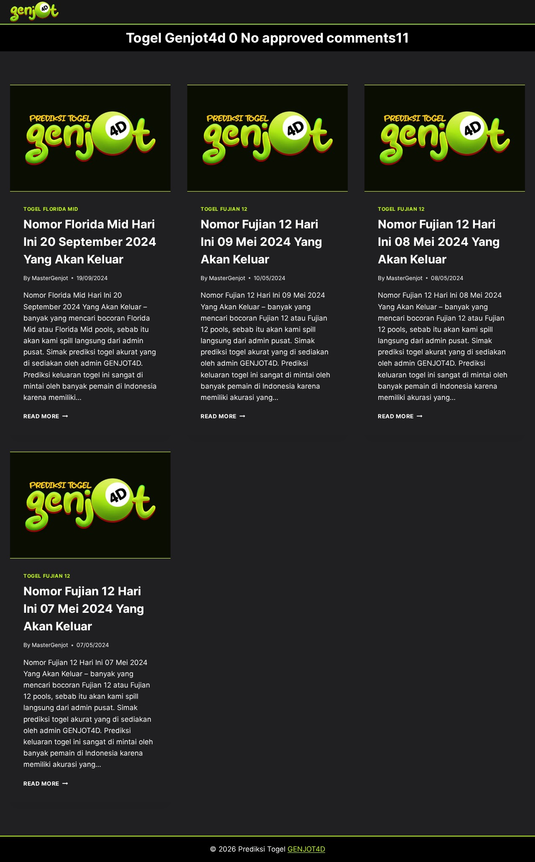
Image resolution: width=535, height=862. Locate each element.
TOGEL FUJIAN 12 (224, 209)
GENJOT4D (306, 849)
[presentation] (90, 138)
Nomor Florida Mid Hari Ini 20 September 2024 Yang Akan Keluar (89, 241)
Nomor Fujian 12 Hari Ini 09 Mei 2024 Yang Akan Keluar (261, 241)
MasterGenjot (50, 278)
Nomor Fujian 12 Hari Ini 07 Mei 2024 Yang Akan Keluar (83, 608)
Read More (45, 416)
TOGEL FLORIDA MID (50, 209)
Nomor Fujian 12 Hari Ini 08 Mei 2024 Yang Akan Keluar (439, 241)
